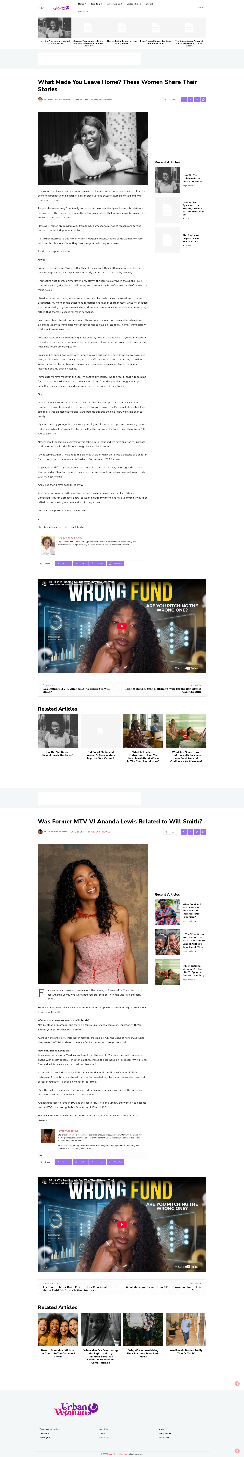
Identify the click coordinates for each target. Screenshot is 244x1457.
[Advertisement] (89, 59)
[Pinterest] (197, 99)
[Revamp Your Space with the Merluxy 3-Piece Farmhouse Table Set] (88, 28)
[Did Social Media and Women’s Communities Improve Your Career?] (101, 731)
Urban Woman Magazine (117, 1454)
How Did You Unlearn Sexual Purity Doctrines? (55, 42)
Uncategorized (103, 100)
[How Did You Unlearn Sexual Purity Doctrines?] (54, 28)
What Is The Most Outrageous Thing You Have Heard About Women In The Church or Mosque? (143, 756)
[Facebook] (184, 99)
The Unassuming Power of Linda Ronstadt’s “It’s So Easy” (189, 43)
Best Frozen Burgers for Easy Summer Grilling (155, 42)
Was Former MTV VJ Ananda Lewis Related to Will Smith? (76, 690)
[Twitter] (190, 99)
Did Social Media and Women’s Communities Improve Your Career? (101, 755)
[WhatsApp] (203, 99)
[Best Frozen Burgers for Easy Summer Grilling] (155, 28)
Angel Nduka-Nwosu (59, 100)
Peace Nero (187, 219)
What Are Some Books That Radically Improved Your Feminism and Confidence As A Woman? (186, 756)
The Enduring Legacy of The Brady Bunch (122, 42)
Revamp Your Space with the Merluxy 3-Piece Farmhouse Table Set (88, 43)
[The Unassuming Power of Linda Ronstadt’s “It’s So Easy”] (189, 28)
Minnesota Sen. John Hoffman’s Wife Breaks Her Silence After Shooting (163, 690)
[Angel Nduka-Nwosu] (41, 99)
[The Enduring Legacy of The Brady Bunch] (122, 28)
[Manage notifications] (237, 1451)
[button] (42, 8)
